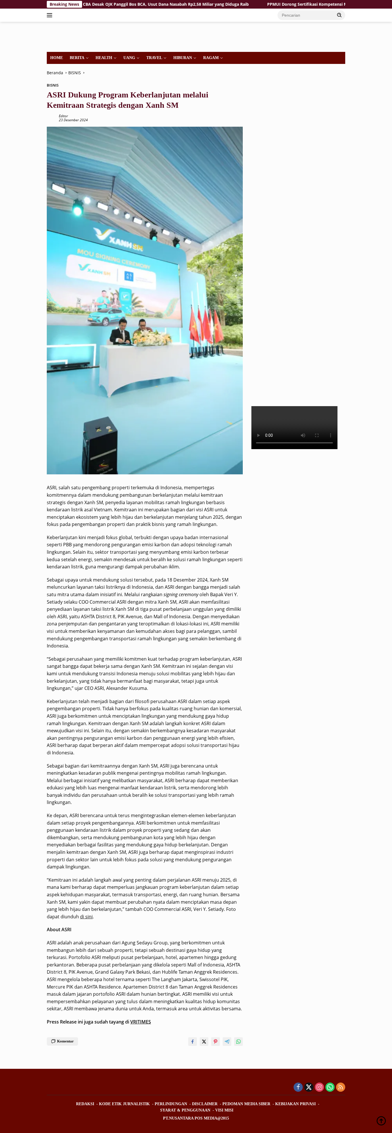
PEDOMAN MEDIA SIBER (246, 1104)
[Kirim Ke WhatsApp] (238, 1041)
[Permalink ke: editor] (51, 117)
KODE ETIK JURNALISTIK (124, 1104)
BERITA (77, 58)
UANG (129, 58)
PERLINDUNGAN (171, 1104)
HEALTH (104, 58)
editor (63, 116)
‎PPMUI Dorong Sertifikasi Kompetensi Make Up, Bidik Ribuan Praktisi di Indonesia (307, 4)
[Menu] (51, 15)
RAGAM (211, 58)
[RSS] (340, 1088)
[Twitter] (308, 1088)
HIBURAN (182, 58)
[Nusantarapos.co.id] (86, 36)
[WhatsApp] (330, 1088)
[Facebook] (298, 1088)
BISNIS (53, 85)
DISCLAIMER (205, 1104)
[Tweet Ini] (204, 1041)
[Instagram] (319, 1088)
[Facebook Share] (192, 1041)
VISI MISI (224, 1110)
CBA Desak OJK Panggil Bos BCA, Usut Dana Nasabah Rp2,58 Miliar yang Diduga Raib (124, 4)
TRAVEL (154, 58)
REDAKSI (85, 1104)
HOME (56, 58)
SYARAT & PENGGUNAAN (185, 1110)
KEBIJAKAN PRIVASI (295, 1104)
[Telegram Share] (227, 1041)
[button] (339, 14)
